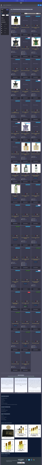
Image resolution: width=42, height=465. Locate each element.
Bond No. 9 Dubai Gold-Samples (25, 70)
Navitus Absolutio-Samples (35, 323)
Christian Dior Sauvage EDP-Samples (15, 216)
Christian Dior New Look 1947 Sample (25, 196)
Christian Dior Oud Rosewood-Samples (35, 196)
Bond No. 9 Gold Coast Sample (35, 91)
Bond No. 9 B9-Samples (15, 48)
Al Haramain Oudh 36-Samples (25, 27)
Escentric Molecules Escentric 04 (35, 238)
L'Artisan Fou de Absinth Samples (15, 282)
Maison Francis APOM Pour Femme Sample (35, 282)
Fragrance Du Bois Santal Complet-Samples (15, 259)
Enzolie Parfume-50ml (15, 237)
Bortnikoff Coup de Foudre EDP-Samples (25, 154)
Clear (7, 9)
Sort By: (26, 13)
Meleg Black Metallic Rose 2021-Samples (15, 303)
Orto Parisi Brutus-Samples (35, 343)
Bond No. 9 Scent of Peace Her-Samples (25, 134)
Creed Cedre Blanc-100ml (25, 216)
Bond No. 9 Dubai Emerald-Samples (35, 49)
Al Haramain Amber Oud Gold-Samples (15, 27)
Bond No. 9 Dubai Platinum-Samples (15, 91)
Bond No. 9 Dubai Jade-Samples (35, 71)
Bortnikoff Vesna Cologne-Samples (15, 175)
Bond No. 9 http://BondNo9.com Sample (15, 112)
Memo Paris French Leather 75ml (25, 303)
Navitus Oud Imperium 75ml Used (25, 343)
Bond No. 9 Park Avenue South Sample (15, 134)
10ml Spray (14, 31)
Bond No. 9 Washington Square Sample (36, 134)
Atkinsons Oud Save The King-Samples (35, 27)
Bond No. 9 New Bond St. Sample (25, 112)
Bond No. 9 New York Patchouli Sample (36, 112)
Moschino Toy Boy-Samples (25, 323)
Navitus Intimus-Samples (15, 343)
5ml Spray (24, 52)
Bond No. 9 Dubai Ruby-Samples (25, 91)
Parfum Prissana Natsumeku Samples (25, 364)
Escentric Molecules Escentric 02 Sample (25, 238)
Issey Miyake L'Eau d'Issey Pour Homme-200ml (35, 259)
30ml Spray (34, 31)
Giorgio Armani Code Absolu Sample (25, 259)
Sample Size (13, 30)
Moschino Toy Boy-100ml (15, 323)
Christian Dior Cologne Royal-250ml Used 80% (35, 175)
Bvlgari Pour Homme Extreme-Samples (25, 175)
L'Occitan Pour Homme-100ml (25, 281)
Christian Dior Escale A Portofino (15, 196)
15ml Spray (14, 32)
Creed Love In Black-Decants (35, 216)
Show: (37, 13)
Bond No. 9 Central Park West (25, 48)
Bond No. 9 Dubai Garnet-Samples (15, 71)
